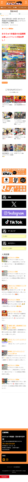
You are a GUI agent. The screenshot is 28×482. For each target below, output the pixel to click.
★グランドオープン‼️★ (15, 311)
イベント (5, 82)
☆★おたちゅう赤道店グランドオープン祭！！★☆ (17, 286)
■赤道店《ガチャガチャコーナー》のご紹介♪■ (16, 352)
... (12, 475)
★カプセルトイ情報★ (14, 299)
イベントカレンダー (22, 7)
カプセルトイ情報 (13, 271)
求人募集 (15, 7)
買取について (3, 7)
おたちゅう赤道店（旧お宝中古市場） (15, 470)
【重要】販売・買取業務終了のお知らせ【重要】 (17, 326)
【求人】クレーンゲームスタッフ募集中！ (17, 340)
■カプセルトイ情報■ (13, 257)
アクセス (9, 7)
